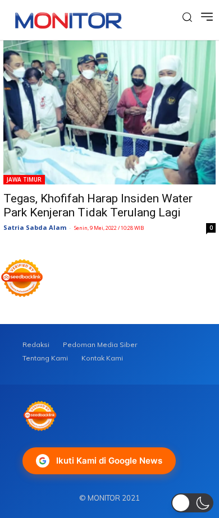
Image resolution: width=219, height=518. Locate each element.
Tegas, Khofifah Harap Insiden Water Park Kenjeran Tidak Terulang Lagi (98, 205)
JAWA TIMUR (24, 179)
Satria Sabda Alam (34, 227)
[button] (192, 502)
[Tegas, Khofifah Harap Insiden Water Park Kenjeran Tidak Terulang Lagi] (109, 112)
